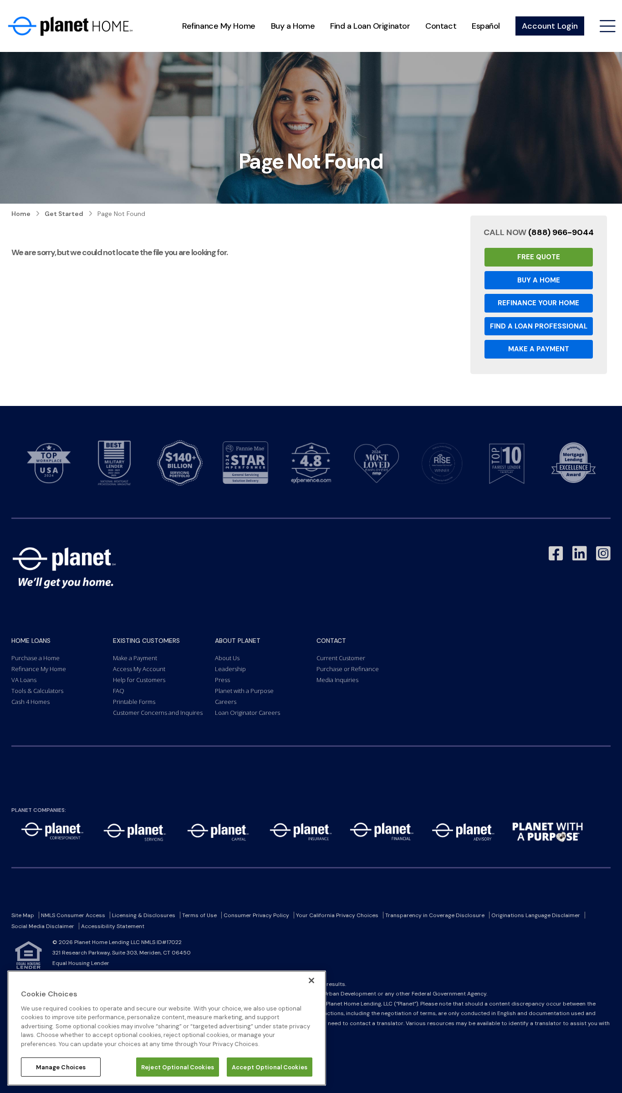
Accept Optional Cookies (269, 1067)
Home (21, 214)
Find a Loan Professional (538, 326)
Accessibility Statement (112, 926)
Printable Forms (134, 702)
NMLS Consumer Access (73, 915)
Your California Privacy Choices (337, 915)
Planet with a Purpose (244, 691)
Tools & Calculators (37, 691)
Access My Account (139, 669)
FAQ (118, 691)
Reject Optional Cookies (177, 1067)
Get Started (64, 214)
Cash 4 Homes (30, 702)
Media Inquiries (337, 680)
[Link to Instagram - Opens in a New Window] (603, 553)
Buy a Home (293, 26)
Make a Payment (538, 349)
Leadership (230, 669)
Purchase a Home (35, 658)
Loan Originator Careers (247, 712)
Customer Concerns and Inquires (158, 712)
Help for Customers (139, 680)
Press (222, 680)
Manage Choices (61, 1067)
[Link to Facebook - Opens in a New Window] (556, 553)
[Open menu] (608, 26)
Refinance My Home (218, 26)
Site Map (22, 915)
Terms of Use (199, 915)
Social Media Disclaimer (42, 926)
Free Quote (538, 257)
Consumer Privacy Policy (256, 915)
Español (486, 26)
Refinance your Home (538, 303)
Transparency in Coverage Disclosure (434, 915)
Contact (440, 26)
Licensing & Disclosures (143, 915)
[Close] (311, 980)
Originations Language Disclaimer (535, 915)
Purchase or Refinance (347, 669)
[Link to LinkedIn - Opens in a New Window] (579, 553)
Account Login (550, 26)
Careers (225, 702)
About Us (227, 658)
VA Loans (23, 680)
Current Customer (340, 658)
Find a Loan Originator (370, 26)
